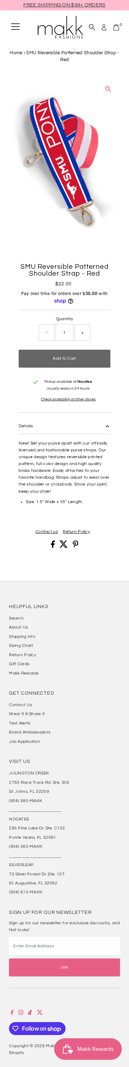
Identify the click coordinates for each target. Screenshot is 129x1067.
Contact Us (20, 705)
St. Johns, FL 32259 (29, 791)
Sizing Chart (21, 645)
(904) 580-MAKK (25, 801)
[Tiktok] (30, 1013)
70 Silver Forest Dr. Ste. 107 (36, 874)
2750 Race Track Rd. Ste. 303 (39, 782)
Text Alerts (19, 723)
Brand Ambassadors (30, 732)
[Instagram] (20, 1013)
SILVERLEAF (21, 865)
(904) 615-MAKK (25, 892)
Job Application (24, 741)
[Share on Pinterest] (75, 546)
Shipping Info (22, 636)
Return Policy (76, 532)
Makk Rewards (24, 673)
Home (16, 52)
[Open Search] (92, 27)
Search (16, 618)
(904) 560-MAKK (25, 846)
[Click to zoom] (108, 89)
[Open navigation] (15, 27)
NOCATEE (19, 819)
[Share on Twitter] (64, 546)
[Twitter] (39, 1013)
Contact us (46, 532)
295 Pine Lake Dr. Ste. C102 (37, 828)
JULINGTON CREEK (29, 773)
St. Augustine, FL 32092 (33, 883)
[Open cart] (116, 27)
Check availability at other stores (68, 399)
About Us (18, 627)
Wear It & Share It (27, 714)
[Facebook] (12, 1013)
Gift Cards (19, 664)
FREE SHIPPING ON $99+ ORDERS (64, 5)
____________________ (35, 810)
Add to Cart (64, 358)
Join (64, 967)
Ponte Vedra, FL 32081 (32, 837)
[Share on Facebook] (53, 546)
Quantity (64, 319)
